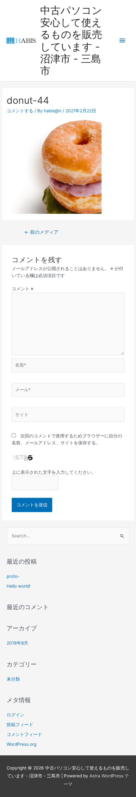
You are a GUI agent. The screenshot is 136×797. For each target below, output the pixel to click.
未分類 (13, 679)
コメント (23, 288)
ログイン (15, 714)
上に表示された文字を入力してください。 (54, 472)
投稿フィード (20, 724)
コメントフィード (24, 734)
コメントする (20, 110)
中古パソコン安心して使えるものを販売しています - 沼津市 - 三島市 (71, 40)
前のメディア (41, 232)
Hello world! (18, 586)
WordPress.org (21, 744)
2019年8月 (17, 643)
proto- (13, 576)
